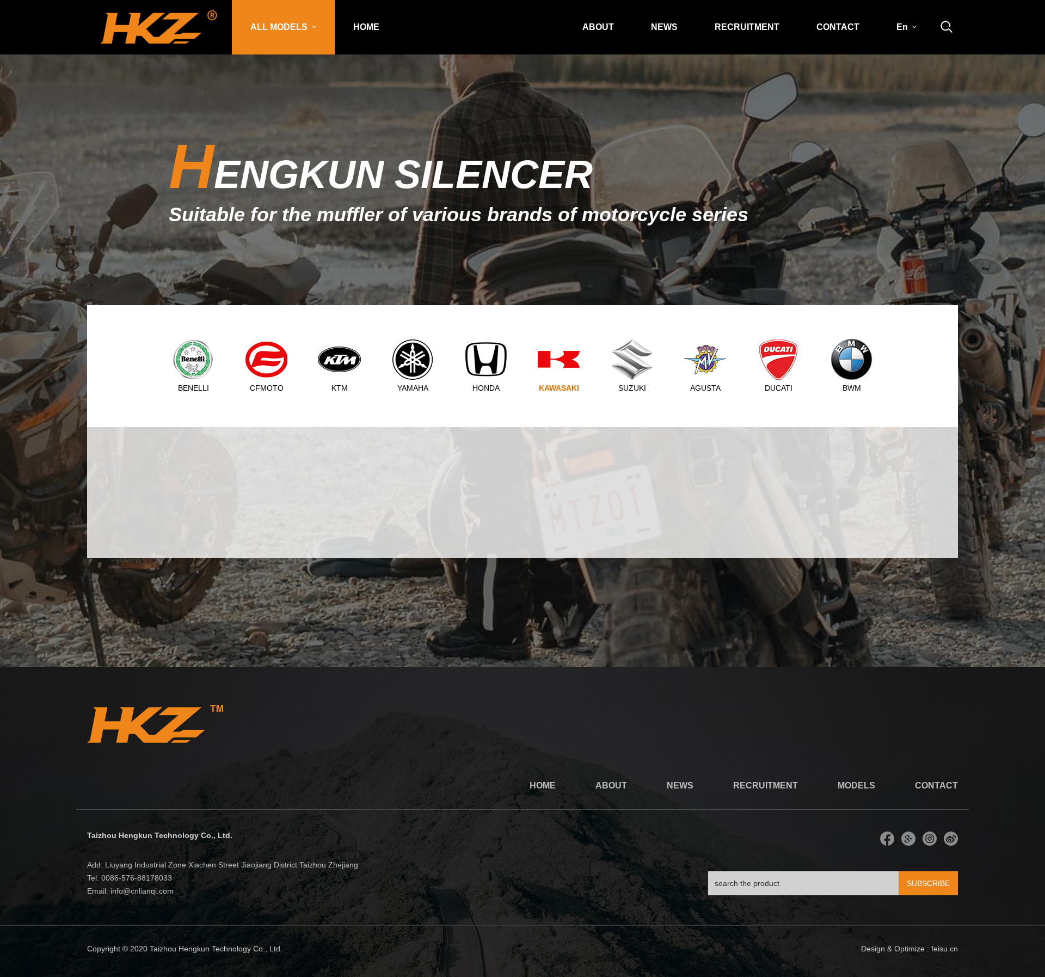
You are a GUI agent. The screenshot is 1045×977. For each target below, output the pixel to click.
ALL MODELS (280, 27)
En (903, 27)
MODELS (856, 785)
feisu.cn (944, 948)
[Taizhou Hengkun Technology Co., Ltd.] (159, 22)
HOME (366, 27)
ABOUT (598, 27)
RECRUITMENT (747, 27)
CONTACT (837, 27)
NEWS (664, 27)
